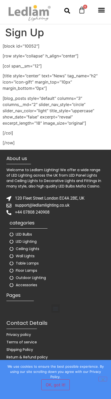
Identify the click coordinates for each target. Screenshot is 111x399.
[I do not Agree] (102, 379)
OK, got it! (55, 384)
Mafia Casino (87, 186)
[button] (67, 10)
